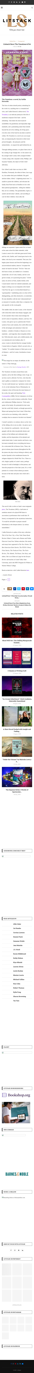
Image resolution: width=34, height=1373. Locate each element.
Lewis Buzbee (18, 971)
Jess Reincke (17, 945)
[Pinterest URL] (6, 1269)
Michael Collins (18, 979)
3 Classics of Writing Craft (17, 671)
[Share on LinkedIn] (27, 588)
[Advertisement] (17, 827)
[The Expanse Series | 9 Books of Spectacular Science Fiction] (17, 777)
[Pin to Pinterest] (23, 588)
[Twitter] (19, 2)
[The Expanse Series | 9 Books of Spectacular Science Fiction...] (21, 1320)
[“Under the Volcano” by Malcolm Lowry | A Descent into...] (29, 1328)
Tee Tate (19, 46)
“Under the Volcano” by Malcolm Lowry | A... (17, 760)
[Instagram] (11, 2)
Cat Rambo (17, 928)
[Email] (22, 2)
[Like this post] (10, 588)
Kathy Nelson (18, 958)
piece (3, 509)
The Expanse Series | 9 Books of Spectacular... (17, 791)
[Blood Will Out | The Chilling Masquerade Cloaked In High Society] (17, 628)
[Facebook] (11, 1364)
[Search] (32, 7)
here (27, 570)
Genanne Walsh (18, 941)
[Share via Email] (32, 588)
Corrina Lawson (19, 933)
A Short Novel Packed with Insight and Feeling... (17, 730)
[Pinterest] (14, 2)
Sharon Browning (19, 996)
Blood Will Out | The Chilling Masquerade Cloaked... (17, 641)
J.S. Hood (16, 950)
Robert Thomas (18, 988)
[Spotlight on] (29, 1320)
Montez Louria (18, 975)
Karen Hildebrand (19, 954)
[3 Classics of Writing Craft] (17, 658)
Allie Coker (17, 924)
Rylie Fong (17, 992)
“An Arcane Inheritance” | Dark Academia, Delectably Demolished (17, 700)
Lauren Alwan (18, 967)
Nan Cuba (16, 984)
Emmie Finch (18, 937)
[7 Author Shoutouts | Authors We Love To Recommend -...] (13, 1320)
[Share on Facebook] (14, 588)
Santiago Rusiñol (21, 367)
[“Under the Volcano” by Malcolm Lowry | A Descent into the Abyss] (17, 747)
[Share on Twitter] (19, 588)
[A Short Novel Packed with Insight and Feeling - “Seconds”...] (5, 1320)
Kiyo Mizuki (17, 962)
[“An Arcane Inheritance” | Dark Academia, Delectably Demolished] (17, 686)
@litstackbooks (17, 1305)
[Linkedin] (16, 2)
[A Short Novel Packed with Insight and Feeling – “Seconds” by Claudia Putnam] (17, 716)
